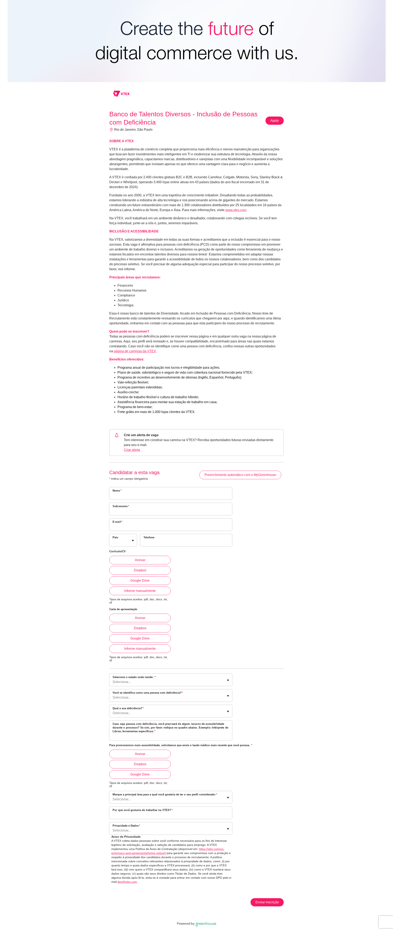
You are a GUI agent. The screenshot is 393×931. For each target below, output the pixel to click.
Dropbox (140, 570)
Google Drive (140, 580)
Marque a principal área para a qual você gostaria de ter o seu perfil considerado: (165, 794)
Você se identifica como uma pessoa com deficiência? (148, 692)
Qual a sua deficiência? (128, 708)
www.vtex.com (235, 210)
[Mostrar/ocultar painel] (132, 540)
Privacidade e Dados (126, 825)
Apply (274, 120)
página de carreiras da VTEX (135, 351)
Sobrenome (121, 506)
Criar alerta (132, 450)
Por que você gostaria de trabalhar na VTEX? (143, 810)
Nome (117, 490)
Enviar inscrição (267, 902)
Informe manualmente (140, 590)
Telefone (148, 537)
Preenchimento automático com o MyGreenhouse (240, 475)
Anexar (140, 560)
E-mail (117, 521)
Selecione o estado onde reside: (134, 677)
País (115, 537)
